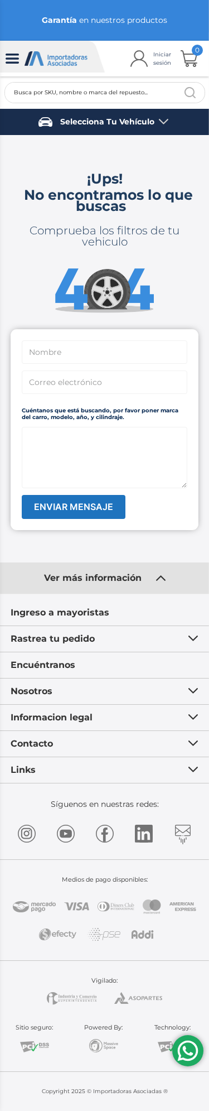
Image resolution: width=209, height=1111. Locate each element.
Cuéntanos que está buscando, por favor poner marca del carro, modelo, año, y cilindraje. (100, 413)
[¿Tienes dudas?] (187, 1050)
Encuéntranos (43, 665)
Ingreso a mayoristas (60, 612)
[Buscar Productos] (190, 93)
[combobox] (104, 92)
